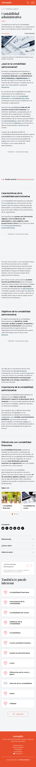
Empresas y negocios (12, 9)
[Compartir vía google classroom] (14, 528)
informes (10, 203)
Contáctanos (18, 751)
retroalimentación (20, 371)
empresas (10, 78)
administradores (10, 121)
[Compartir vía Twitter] (2, 528)
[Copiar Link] (22, 528)
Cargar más (19, 714)
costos (3, 141)
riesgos (25, 422)
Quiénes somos (18, 745)
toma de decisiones (13, 225)
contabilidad (15, 107)
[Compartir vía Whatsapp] (18, 528)
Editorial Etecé (25, 760)
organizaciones (22, 78)
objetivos (17, 123)
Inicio (3, 9)
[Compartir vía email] (10, 528)
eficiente (4, 335)
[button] (12, 514)
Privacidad (18, 749)
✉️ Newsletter (18, 753)
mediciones (5, 417)
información (5, 96)
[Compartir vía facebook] (6, 528)
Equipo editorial (18, 747)
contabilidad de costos (20, 98)
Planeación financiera (25, 179)
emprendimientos (8, 228)
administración (28, 288)
